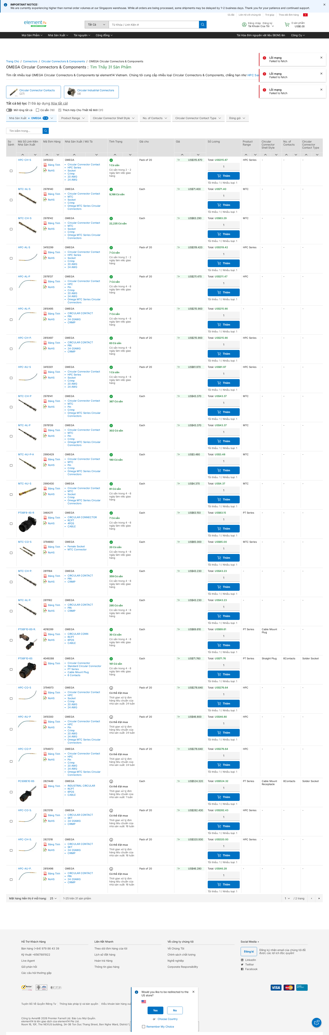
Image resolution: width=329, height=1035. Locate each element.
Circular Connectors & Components (63, 61)
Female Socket (76, 546)
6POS (71, 639)
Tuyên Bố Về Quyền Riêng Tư (38, 1003)
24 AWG (72, 179)
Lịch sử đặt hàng (104, 954)
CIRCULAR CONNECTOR (82, 517)
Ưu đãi (231, 14)
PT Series (73, 669)
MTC (70, 196)
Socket (72, 170)
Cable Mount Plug (78, 672)
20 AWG (72, 176)
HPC (70, 284)
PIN (70, 316)
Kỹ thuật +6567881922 (35, 954)
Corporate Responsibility (183, 966)
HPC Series (256, 75)
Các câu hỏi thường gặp (36, 972)
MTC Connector (77, 549)
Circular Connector (79, 662)
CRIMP (71, 322)
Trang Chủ (12, 61)
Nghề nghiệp (176, 960)
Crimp (71, 173)
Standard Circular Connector (84, 666)
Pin (69, 287)
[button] (32, 35)
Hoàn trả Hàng (103, 960)
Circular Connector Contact (84, 164)
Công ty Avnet (29, 1018)
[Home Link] (35, 24)
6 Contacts (74, 675)
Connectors (30, 61)
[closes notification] (324, 4)
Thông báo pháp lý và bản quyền (78, 1003)
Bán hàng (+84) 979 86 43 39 (40, 948)
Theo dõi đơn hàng (289, 14)
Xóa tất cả (59, 103)
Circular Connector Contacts (37, 90)
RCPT (71, 520)
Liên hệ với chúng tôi (250, 14)
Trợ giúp (269, 14)
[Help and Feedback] (316, 1022)
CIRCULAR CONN (78, 633)
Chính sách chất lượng (182, 954)
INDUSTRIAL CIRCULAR (81, 785)
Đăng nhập (254, 23)
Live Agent (28, 960)
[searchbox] (154, 24)
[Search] (203, 24)
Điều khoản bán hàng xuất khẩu (120, 1003)
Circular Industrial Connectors (95, 90)
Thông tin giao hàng (106, 966)
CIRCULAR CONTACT (80, 313)
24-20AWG (74, 319)
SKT (70, 817)
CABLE (72, 526)
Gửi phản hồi (29, 966)
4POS (71, 523)
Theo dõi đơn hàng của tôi (110, 948)
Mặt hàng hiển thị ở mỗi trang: (28, 898)
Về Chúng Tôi (176, 948)
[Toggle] (9, 110)
